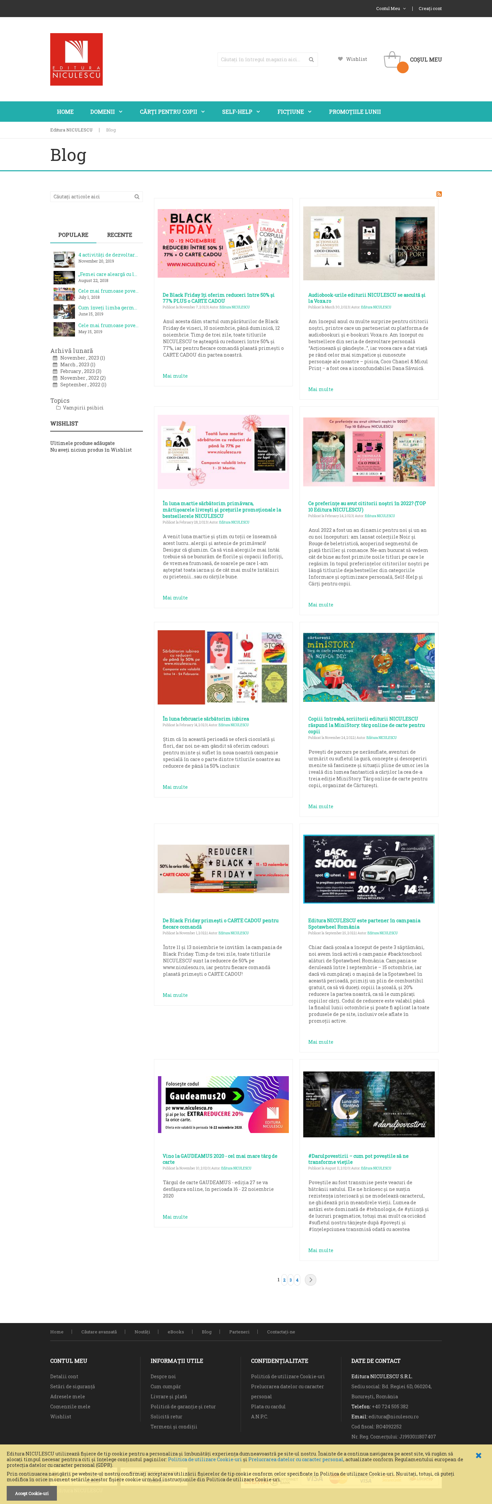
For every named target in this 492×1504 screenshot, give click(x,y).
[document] (246, 1476)
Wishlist (356, 59)
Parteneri (239, 1332)
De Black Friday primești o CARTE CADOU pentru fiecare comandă (220, 923)
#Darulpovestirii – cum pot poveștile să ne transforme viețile (358, 1159)
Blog (207, 1332)
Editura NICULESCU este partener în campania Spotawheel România (364, 923)
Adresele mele (67, 1396)
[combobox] (268, 60)
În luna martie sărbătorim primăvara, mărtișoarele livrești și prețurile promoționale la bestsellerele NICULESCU (222, 509)
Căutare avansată (99, 1332)
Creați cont (430, 8)
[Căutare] (137, 196)
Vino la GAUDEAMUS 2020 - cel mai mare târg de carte (220, 1159)
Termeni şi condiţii (174, 1426)
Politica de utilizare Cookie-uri (205, 1459)
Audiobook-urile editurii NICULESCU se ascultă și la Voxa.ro (367, 298)
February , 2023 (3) (79, 371)
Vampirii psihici (83, 407)
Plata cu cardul (268, 1406)
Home (57, 1332)
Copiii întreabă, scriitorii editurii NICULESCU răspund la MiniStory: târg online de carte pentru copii (366, 725)
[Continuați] (310, 1280)
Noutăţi (142, 1332)
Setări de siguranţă (72, 1386)
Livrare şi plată (169, 1396)
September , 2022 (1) (81, 384)
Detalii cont (64, 1376)
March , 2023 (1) (76, 364)
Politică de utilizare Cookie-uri (288, 1376)
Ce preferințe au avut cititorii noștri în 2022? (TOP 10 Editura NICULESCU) (367, 506)
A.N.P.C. (259, 1416)
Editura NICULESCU (71, 130)
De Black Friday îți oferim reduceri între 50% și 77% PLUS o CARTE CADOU (219, 298)
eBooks (176, 1332)
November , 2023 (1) (81, 358)
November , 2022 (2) (81, 378)
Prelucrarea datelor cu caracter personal (295, 1459)
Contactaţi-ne (281, 1332)
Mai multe (175, 376)
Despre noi (163, 1376)
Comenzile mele (70, 1406)
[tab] (73, 235)
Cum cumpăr (166, 1386)
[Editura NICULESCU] (76, 59)
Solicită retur (166, 1416)
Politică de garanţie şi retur (183, 1406)
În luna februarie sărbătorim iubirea (206, 719)
